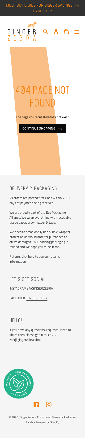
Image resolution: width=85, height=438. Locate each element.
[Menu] (77, 31)
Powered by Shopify (47, 422)
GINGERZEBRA (36, 297)
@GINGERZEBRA (41, 288)
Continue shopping (39, 128)
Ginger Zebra (27, 417)
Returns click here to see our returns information (34, 259)
